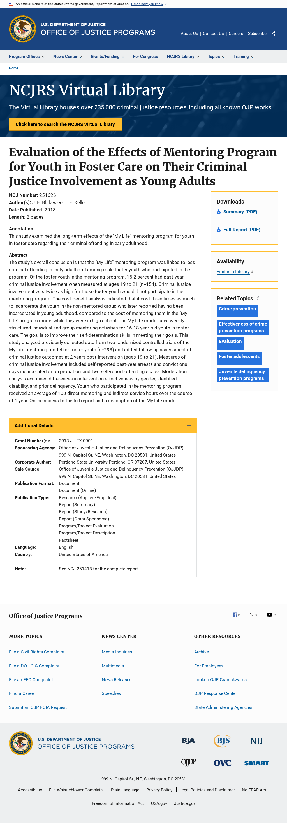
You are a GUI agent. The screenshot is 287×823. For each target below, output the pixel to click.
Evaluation (230, 341)
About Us (189, 33)
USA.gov (159, 803)
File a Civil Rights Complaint (36, 651)
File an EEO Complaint (31, 679)
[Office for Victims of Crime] (223, 767)
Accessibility (30, 789)
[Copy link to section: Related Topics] (256, 298)
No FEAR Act (254, 789)
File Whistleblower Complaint (76, 789)
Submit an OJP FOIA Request (38, 707)
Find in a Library (233, 271)
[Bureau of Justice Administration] (188, 745)
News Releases (116, 679)
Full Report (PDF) (241, 229)
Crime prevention (237, 309)
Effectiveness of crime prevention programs (243, 327)
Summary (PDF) (240, 211)
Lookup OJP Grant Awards (220, 679)
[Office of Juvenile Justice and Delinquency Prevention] (188, 767)
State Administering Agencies (223, 707)
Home (13, 68)
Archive (201, 651)
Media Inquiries (117, 651)
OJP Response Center (215, 693)
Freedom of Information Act (118, 803)
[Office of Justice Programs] (22, 29)
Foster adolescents (239, 356)
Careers (236, 33)
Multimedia (113, 665)
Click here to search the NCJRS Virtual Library (65, 124)
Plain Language (125, 789)
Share (278, 37)
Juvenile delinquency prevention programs (242, 375)
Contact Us (213, 33)
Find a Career (22, 693)
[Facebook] (239, 618)
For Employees (208, 665)
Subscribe (257, 33)
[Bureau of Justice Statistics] (223, 748)
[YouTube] (272, 618)
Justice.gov (185, 803)
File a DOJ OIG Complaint (34, 665)
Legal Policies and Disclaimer (207, 789)
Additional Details (34, 425)
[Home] (98, 29)
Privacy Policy (159, 789)
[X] (255, 618)
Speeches (111, 693)
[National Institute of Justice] (256, 745)
